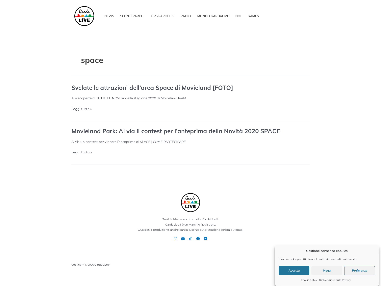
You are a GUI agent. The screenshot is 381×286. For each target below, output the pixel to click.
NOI (238, 16)
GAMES (253, 16)
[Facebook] (198, 238)
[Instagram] (175, 238)
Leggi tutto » (81, 109)
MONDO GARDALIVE (213, 16)
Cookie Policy (309, 280)
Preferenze (359, 271)
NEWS (109, 16)
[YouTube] (183, 238)
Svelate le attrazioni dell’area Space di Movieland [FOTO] (152, 87)
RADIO (186, 16)
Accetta (294, 271)
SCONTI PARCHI (132, 16)
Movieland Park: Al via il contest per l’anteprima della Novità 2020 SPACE (175, 131)
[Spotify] (205, 238)
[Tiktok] (190, 238)
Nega (327, 271)
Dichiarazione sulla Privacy (335, 280)
